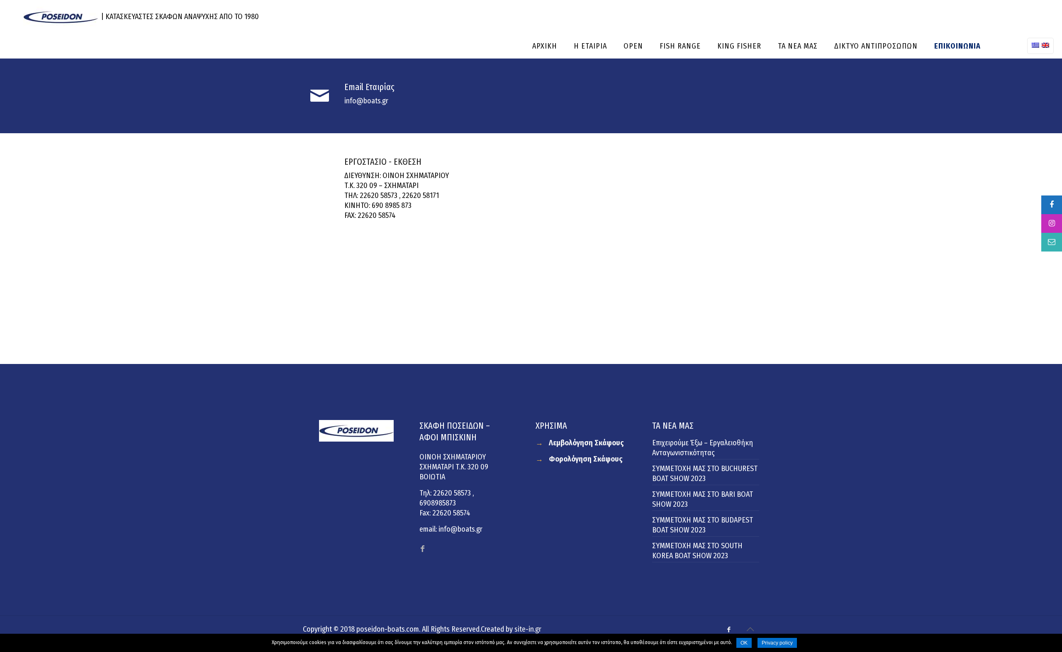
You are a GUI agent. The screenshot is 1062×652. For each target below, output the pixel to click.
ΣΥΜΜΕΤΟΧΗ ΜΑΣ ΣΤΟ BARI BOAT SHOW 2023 (702, 499)
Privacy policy (777, 643)
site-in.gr (527, 629)
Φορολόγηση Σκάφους (586, 459)
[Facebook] (729, 629)
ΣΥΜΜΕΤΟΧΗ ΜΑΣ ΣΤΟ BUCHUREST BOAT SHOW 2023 (705, 473)
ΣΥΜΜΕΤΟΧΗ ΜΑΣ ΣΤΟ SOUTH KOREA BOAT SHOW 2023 (697, 550)
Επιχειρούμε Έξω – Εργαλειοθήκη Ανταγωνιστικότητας (702, 447)
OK (744, 643)
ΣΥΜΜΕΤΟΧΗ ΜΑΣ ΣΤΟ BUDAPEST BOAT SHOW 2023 (702, 525)
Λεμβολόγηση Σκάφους (586, 442)
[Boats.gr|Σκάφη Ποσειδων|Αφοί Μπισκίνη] (60, 16)
